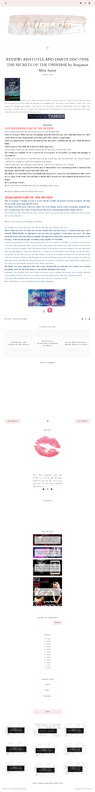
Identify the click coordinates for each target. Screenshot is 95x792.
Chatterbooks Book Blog (17, 789)
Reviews (8, 319)
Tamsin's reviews (20, 319)
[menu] (6, 3)
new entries (13, 421)
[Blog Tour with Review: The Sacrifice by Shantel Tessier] (47, 575)
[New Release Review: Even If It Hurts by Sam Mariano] (47, 545)
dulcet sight (87, 789)
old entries (82, 421)
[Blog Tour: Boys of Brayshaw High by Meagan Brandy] (47, 557)
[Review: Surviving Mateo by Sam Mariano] (47, 605)
